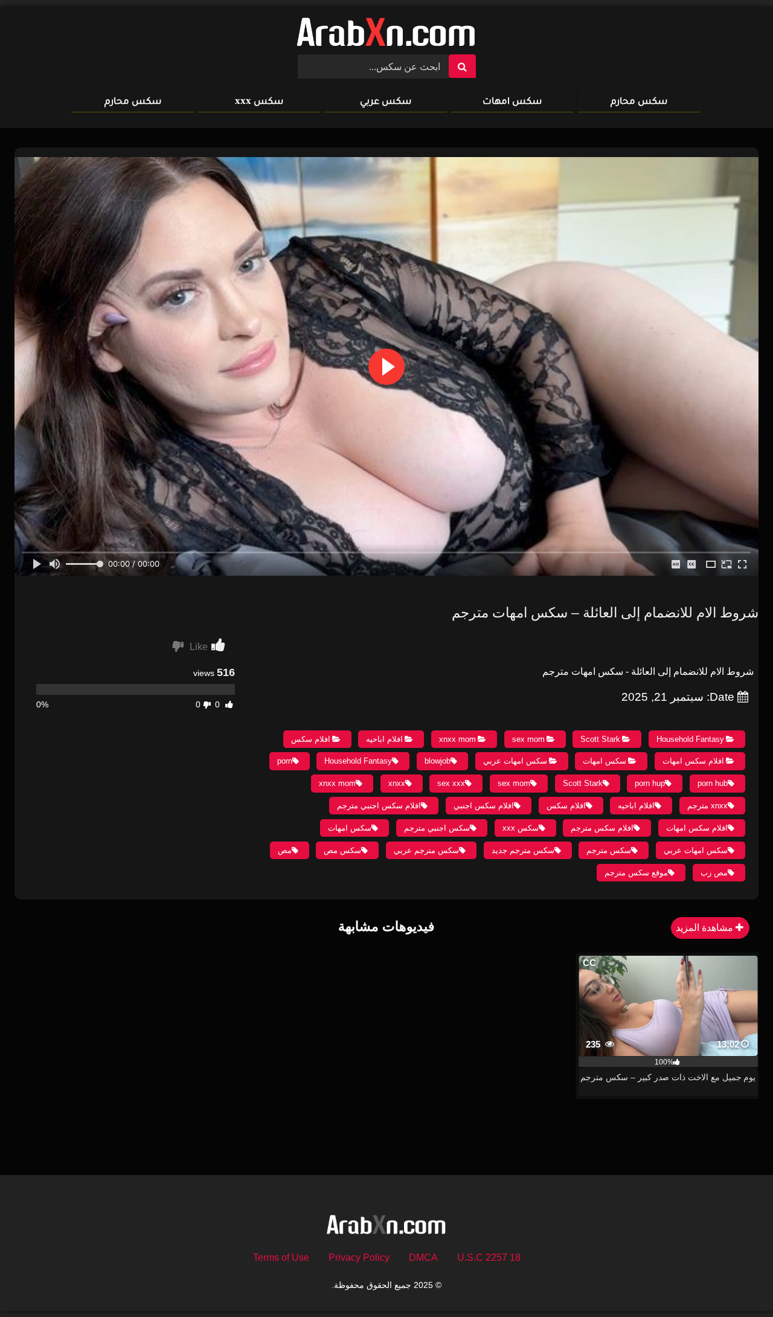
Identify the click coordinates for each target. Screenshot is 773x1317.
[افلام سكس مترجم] (386, 35)
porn (284, 760)
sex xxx (451, 783)
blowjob (438, 760)
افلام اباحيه (384, 739)
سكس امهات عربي (515, 760)
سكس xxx (259, 100)
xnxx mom (457, 739)
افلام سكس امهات (693, 760)
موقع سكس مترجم (636, 872)
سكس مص (342, 850)
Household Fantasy (690, 739)
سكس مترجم (608, 850)
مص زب (714, 872)
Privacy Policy (359, 1257)
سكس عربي (385, 100)
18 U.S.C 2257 (489, 1257)
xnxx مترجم (707, 805)
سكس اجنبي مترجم (437, 827)
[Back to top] (735, 1281)
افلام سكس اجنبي (484, 805)
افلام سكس (310, 739)
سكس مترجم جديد (523, 850)
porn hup (650, 783)
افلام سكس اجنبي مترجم (379, 805)
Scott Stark (600, 739)
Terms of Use (281, 1257)
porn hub (713, 783)
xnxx (396, 783)
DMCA (423, 1257)
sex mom (528, 739)
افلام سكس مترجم (602, 827)
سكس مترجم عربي (426, 850)
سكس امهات (512, 100)
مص (285, 850)
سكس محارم (639, 100)
